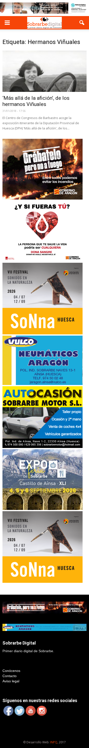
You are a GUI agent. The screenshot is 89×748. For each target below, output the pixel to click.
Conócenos (11, 671)
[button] (82, 22)
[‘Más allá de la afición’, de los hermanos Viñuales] (44, 71)
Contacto (9, 676)
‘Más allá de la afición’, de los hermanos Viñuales (35, 101)
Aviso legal (10, 681)
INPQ (53, 742)
